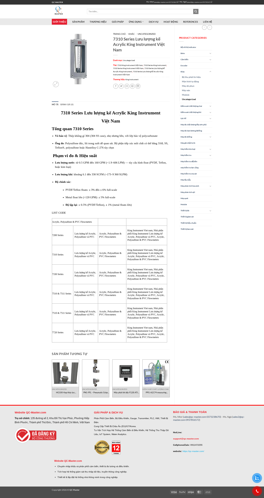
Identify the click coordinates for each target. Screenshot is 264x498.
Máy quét (184, 198)
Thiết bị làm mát (187, 229)
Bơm (183, 53)
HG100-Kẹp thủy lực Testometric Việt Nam (65, 392)
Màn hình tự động (190, 81)
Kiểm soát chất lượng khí (191, 112)
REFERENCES (190, 21)
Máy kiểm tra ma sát (189, 174)
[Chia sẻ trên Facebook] (115, 86)
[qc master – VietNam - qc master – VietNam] (67, 11)
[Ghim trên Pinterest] (132, 86)
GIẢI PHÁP (118, 21)
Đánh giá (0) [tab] (67, 104)
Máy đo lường (186, 137)
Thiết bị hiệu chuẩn (188, 223)
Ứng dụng (135, 21)
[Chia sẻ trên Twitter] (121, 86)
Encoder (184, 65)
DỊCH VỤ (153, 21)
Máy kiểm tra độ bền (189, 161)
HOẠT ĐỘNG (171, 21)
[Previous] (52, 379)
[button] (56, 84)
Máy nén (186, 90)
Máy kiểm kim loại (188, 149)
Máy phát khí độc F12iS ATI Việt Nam (126, 392)
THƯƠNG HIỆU (98, 21)
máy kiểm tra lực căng (189, 167)
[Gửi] (195, 11)
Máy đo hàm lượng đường (191, 131)
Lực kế (183, 118)
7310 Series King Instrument (155, 65)
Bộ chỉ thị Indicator (188, 47)
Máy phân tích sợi (188, 192)
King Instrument (131, 79)
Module (185, 94)
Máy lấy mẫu (186, 180)
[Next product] (204, 27)
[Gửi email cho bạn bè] (126, 86)
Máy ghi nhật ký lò (188, 143)
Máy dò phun (188, 86)
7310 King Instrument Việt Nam (130, 65)
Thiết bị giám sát (187, 217)
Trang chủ (119, 34)
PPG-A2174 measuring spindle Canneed (156, 392)
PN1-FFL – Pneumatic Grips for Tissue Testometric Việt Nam (95, 392)
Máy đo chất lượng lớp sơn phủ (193, 124)
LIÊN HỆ (207, 21)
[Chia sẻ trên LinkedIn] (137, 86)
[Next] (169, 379)
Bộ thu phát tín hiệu (191, 77)
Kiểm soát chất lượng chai (191, 106)
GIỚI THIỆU (59, 21)
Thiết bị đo (185, 210)
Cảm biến (184, 59)
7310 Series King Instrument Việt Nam (128, 68)
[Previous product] (209, 27)
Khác (183, 72)
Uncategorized (189, 99)
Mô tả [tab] (55, 104)
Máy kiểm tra (186, 155)
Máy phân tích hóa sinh (190, 186)
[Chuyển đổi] (210, 53)
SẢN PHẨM (78, 21)
